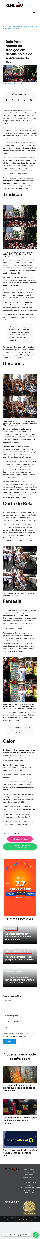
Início (4, 26)
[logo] (13, 3)
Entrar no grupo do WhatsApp (22, 846)
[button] (36, 1235)
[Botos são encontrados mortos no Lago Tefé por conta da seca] (20, 1132)
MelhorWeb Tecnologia (26, 1220)
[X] (12, 100)
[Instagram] (9, 1207)
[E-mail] (31, 100)
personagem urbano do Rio (14, 643)
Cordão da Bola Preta (24, 113)
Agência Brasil (13, 833)
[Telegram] (24, 100)
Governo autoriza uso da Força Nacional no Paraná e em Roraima (20, 1120)
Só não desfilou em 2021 (16, 270)
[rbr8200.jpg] (20, 66)
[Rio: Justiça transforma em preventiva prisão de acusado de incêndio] (20, 1067)
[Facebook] (6, 100)
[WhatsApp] (18, 100)
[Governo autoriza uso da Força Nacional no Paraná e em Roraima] (20, 1100)
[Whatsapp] (12, 1207)
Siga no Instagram (21, 839)
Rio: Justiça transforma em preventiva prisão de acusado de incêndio (19, 1088)
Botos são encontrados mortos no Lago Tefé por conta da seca (20, 1153)
